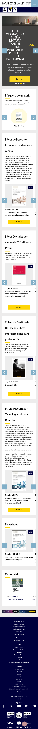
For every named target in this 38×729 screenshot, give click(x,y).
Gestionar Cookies (19, 634)
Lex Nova (19, 679)
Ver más (19, 222)
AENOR (19, 699)
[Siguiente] (35, 50)
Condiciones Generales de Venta (19, 662)
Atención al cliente (19, 641)
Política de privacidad (19, 626)
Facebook (3, 706)
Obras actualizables (19, 650)
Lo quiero (19, 79)
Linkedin (34, 706)
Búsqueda (15, 9)
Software (19, 657)
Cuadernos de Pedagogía (19, 686)
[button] (4, 117)
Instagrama (26, 706)
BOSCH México (19, 684)
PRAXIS (19, 691)
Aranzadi (19, 671)
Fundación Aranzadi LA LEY (19, 696)
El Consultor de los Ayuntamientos (19, 689)
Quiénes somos (19, 624)
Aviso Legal (19, 631)
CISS (19, 694)
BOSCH (19, 681)
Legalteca (19, 660)
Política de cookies (19, 629)
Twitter (11, 706)
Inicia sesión (5, 9)
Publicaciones (19, 647)
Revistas (19, 652)
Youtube (19, 706)
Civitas (19, 674)
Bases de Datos (19, 655)
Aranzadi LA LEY (19, 669)
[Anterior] (4, 50)
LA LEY (19, 676)
